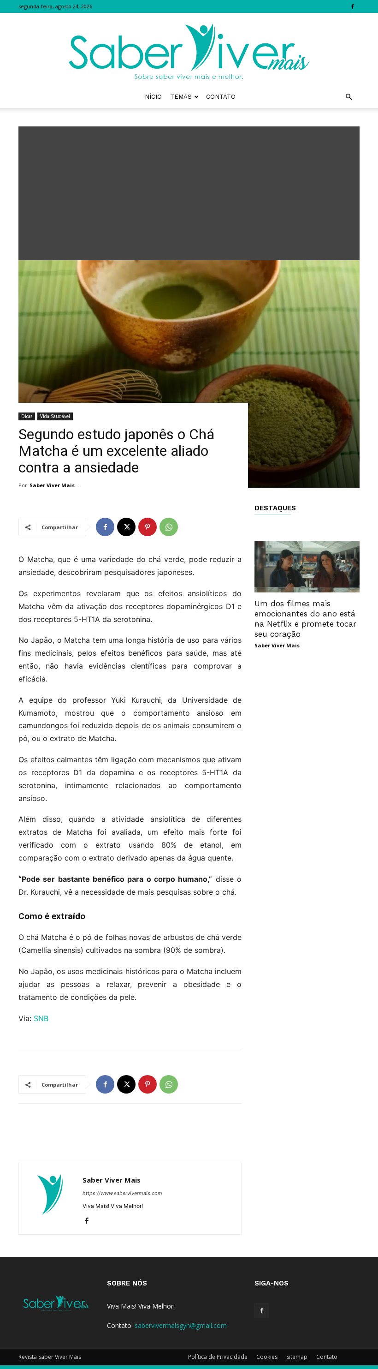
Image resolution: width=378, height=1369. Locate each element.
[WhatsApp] (168, 527)
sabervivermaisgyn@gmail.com (181, 1325)
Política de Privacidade (218, 1357)
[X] (126, 527)
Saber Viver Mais (52, 485)
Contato (221, 96)
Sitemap (296, 1357)
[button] (348, 97)
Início (152, 96)
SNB (41, 1018)
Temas (181, 96)
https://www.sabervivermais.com (122, 1193)
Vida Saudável (55, 416)
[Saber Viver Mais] (189, 49)
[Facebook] (353, 6)
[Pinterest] (147, 527)
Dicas (26, 416)
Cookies (267, 1357)
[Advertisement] (189, 191)
